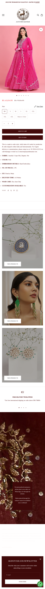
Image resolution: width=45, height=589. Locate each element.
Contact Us (5, 555)
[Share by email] (17, 190)
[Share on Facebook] (8, 190)
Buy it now (22, 137)
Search (4, 551)
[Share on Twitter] (11, 190)
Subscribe (22, 581)
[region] (22, 397)
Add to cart (22, 131)
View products (12, 264)
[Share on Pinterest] (14, 190)
